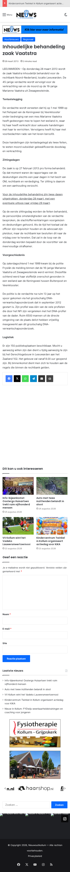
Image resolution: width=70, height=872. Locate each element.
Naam (7, 614)
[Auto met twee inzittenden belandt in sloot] (51, 486)
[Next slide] (64, 788)
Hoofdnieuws (11, 39)
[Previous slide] (5, 788)
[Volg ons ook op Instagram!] (65, 818)
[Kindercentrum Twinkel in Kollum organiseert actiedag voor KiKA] (51, 526)
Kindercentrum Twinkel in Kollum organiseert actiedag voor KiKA (50, 541)
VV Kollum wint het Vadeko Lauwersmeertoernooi (31, 694)
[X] (17, 378)
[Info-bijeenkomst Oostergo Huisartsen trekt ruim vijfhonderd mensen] (18, 486)
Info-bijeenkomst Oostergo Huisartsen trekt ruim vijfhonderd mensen (16, 502)
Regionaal (28, 39)
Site (5, 643)
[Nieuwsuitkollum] (26, 14)
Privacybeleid (35, 856)
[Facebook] (9, 378)
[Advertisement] (35, 425)
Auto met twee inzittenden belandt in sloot (50, 501)
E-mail (7, 628)
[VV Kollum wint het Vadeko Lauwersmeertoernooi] (18, 526)
